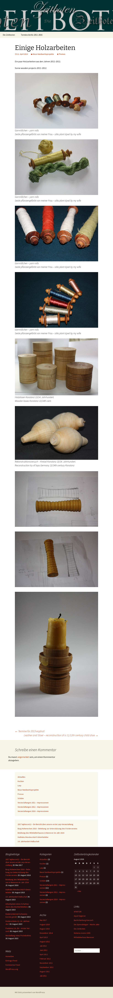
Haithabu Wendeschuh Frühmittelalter (33, 837)
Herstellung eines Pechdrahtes (18, 935)
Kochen (21, 781)
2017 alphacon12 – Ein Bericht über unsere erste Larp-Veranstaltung (45, 824)
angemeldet (23, 757)
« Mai (79, 891)
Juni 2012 (43, 950)
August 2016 (45, 924)
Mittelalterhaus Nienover (84, 937)
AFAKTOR (77, 911)
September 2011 (46, 967)
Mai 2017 (43, 920)
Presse (21, 794)
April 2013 (44, 937)
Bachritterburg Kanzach (83, 920)
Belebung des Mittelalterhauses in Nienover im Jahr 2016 (41, 833)
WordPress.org (12, 969)
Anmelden (10, 956)
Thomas (62, 54)
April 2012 (44, 954)
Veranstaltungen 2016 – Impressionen (33, 811)
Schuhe (21, 798)
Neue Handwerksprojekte (43, 54)
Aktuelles (21, 777)
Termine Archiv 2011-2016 (31, 35)
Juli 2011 (43, 976)
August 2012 (45, 941)
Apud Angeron (80, 916)
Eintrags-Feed (11, 960)
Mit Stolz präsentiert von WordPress (30, 992)
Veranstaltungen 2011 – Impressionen (33, 802)
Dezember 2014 (46, 933)
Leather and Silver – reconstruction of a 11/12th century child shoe (61, 735)
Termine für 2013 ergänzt (30, 731)
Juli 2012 (43, 946)
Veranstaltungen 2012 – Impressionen (33, 807)
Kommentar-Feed (13, 965)
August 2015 (45, 928)
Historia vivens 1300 (82, 933)
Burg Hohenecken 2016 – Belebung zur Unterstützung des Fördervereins (47, 828)
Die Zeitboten (9, 35)
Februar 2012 (45, 958)
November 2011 (46, 963)
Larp (19, 785)
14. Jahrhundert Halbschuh (28, 841)
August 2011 (45, 971)
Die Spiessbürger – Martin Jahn (86, 924)
